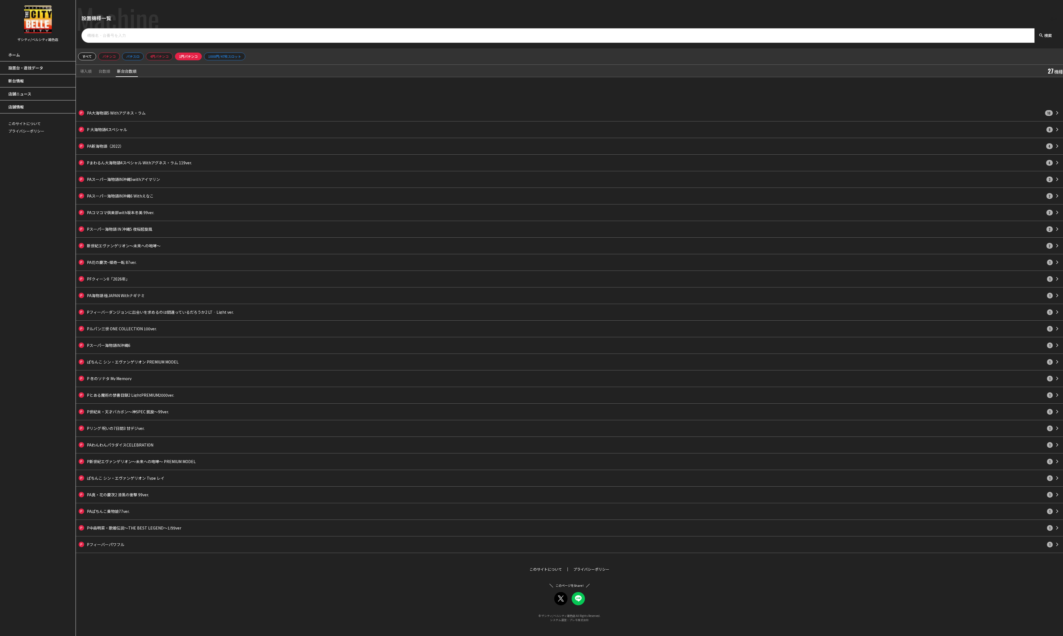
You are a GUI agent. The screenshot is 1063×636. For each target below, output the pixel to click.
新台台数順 (126, 71)
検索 (1045, 35)
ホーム (14, 55)
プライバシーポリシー (26, 131)
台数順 (104, 71)
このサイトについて (24, 123)
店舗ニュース (19, 94)
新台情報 (16, 81)
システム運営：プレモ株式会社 (569, 620)
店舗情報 (16, 107)
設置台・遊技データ (25, 68)
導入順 (86, 71)
